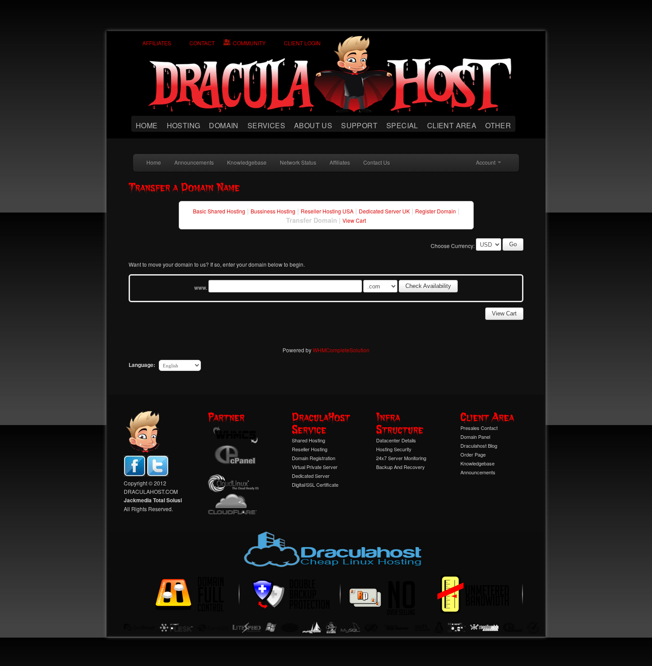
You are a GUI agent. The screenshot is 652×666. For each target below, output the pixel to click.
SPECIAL (402, 125)
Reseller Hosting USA (327, 211)
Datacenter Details (396, 440)
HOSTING (183, 125)
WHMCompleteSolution (341, 350)
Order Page (473, 454)
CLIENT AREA (451, 125)
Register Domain (435, 211)
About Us (313, 125)
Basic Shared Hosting (219, 211)
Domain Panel (475, 436)
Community (249, 43)
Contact (202, 43)
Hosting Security (394, 449)
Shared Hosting (308, 440)
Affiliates (156, 43)
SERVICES (266, 125)
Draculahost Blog (478, 445)
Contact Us (376, 162)
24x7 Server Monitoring (401, 457)
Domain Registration (313, 457)
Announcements (194, 162)
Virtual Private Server (315, 466)
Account (486, 162)
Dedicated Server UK (384, 211)
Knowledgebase (247, 162)
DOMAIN (223, 125)
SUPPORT (359, 125)
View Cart (354, 220)
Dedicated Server (311, 475)
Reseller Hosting (309, 449)
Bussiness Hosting (273, 211)
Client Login (302, 43)
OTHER (498, 125)
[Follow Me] (158, 474)
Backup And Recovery (400, 466)
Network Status (298, 162)
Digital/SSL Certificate (315, 484)
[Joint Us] (134, 474)
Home (147, 125)
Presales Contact (479, 427)
